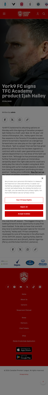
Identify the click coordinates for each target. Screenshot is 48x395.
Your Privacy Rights (24, 200)
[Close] (42, 178)
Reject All (24, 207)
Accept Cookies (24, 214)
